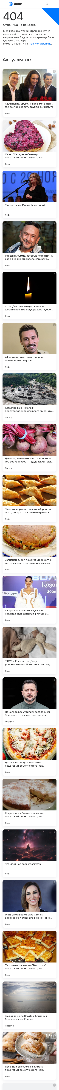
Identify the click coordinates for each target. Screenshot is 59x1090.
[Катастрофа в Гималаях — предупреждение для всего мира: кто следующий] (29, 397)
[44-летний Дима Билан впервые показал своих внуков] (29, 346)
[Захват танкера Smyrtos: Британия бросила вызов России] (29, 1005)
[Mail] (11, 4)
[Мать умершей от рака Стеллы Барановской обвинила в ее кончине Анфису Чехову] (29, 904)
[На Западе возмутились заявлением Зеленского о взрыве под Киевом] (29, 701)
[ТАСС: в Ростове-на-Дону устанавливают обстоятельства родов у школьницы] (29, 650)
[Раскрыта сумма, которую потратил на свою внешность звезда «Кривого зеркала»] (29, 245)
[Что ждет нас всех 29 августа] (29, 853)
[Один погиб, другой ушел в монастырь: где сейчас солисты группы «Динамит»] (29, 93)
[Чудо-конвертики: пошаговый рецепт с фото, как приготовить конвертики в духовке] (29, 498)
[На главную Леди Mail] (17, 4)
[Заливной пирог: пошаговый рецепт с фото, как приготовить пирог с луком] (29, 549)
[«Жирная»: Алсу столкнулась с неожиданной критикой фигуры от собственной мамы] (29, 600)
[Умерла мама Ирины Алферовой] (29, 194)
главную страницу (40, 43)
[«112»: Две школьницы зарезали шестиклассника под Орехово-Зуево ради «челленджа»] (29, 295)
